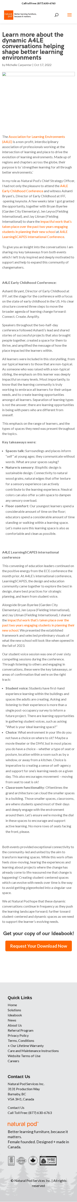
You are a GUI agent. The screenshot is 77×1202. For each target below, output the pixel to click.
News (12, 1020)
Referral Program (20, 1030)
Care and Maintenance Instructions (33, 1051)
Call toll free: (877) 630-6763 (38, 3)
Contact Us (16, 1107)
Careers (13, 1061)
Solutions (14, 1010)
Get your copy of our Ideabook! (38, 933)
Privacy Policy (18, 1035)
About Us (15, 1025)
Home (12, 1005)
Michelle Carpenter (19, 65)
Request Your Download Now (38, 945)
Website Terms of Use (24, 1056)
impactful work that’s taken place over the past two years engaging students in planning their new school (37, 226)
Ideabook (15, 1015)
